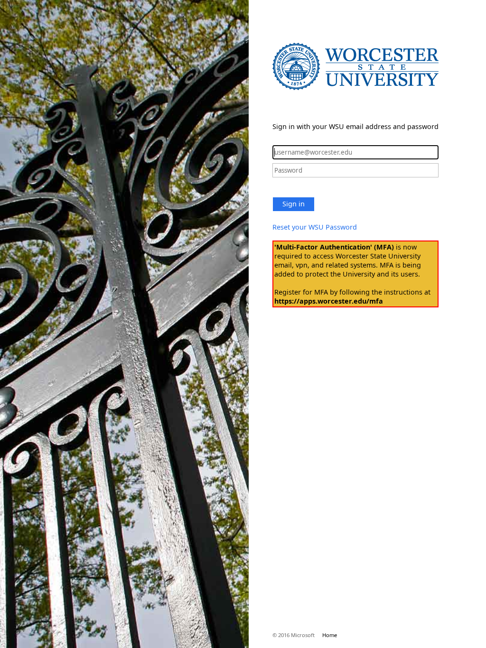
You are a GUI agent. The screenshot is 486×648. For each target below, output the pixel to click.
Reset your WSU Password (314, 226)
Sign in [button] (293, 203)
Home (329, 635)
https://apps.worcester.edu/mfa (328, 300)
